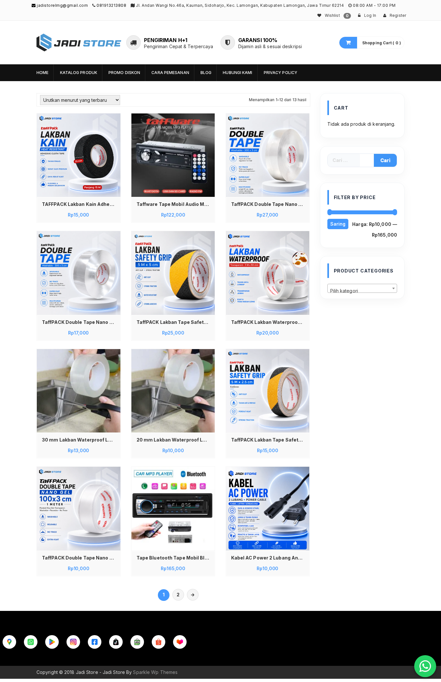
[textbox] (362, 291)
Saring (337, 224)
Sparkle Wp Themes (155, 672)
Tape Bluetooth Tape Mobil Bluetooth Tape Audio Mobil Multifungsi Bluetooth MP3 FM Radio (175, 557)
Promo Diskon (124, 72)
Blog (205, 72)
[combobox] (362, 288)
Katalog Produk (78, 72)
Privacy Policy (280, 72)
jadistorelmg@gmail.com (62, 5)
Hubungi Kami (237, 72)
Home (42, 72)
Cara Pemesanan (170, 72)
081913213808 (111, 5)
